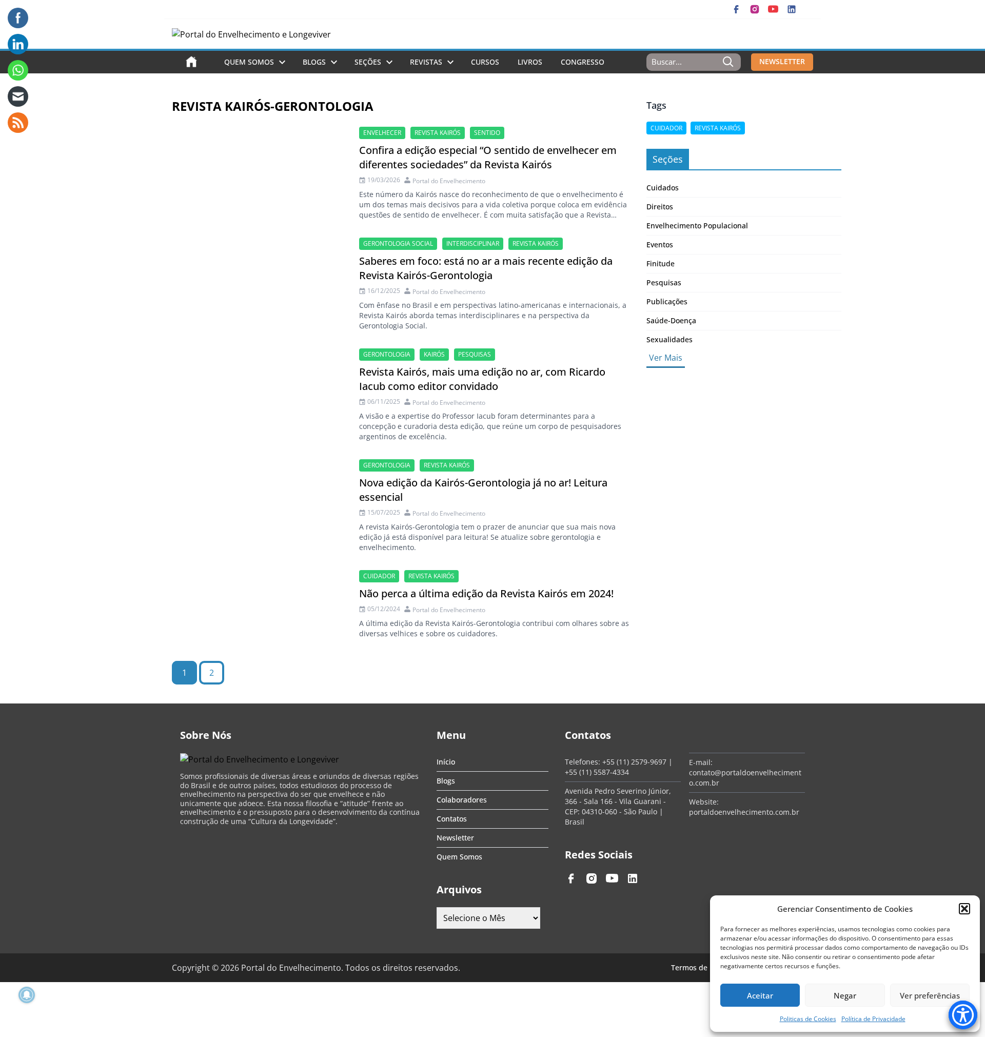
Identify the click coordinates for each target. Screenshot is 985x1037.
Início (446, 762)
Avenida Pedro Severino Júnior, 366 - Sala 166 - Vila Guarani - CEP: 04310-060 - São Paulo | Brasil (618, 806)
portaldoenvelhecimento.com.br (744, 812)
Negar (845, 995)
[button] (964, 909)
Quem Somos (249, 62)
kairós (434, 354)
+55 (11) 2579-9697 (634, 762)
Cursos (485, 62)
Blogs (314, 62)
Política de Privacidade (873, 1018)
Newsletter (455, 838)
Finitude (660, 263)
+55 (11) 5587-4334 (597, 772)
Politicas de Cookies (808, 1018)
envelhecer (382, 132)
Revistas (426, 62)
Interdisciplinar (472, 243)
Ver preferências (930, 995)
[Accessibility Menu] (963, 1015)
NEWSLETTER (782, 61)
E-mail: (701, 762)
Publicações (666, 301)
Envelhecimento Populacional (697, 225)
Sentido (487, 132)
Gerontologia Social (398, 243)
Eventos (659, 244)
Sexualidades (669, 339)
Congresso (582, 62)
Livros (530, 62)
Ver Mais (665, 357)
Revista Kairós (438, 132)
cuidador (379, 576)
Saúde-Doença (671, 320)
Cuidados (662, 187)
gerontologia (386, 354)
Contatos (452, 819)
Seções (367, 62)
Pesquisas (474, 354)
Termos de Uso (696, 967)
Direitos (659, 206)
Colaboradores (462, 800)
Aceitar (760, 995)
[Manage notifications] (26, 995)
